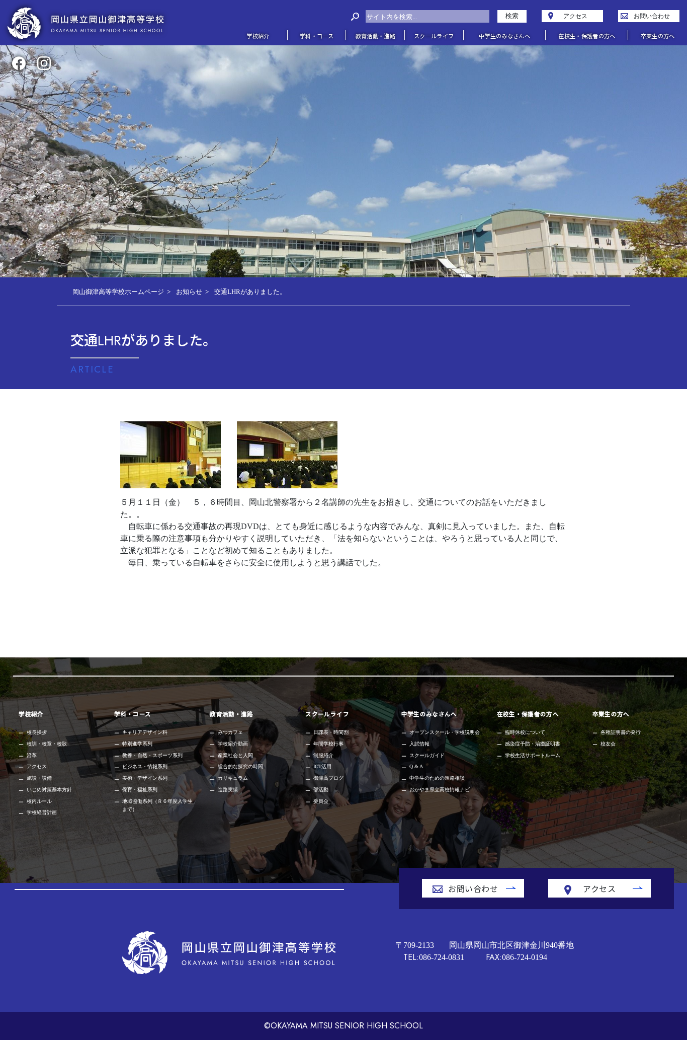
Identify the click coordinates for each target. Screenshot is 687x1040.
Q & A (416, 766)
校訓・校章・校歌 (47, 744)
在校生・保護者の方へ (528, 714)
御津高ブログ (328, 778)
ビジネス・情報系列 (144, 766)
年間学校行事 (328, 744)
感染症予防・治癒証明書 (532, 744)
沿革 (32, 755)
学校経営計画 (42, 812)
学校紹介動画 (233, 744)
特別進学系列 (137, 744)
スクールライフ (327, 714)
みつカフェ (230, 732)
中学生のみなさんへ (429, 714)
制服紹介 (323, 755)
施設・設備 (39, 778)
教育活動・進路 (231, 714)
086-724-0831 (433, 957)
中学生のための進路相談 (437, 778)
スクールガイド (427, 755)
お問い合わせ (473, 888)
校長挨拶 (37, 732)
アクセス (37, 766)
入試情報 (419, 744)
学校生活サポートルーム (532, 755)
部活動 (320, 789)
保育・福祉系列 (139, 789)
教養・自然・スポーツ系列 (152, 755)
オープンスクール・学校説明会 (444, 732)
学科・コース (132, 714)
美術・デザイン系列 (144, 778)
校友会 (608, 744)
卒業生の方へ (611, 714)
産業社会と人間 (235, 755)
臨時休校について (525, 732)
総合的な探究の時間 (240, 766)
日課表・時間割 (331, 732)
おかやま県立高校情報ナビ (439, 789)
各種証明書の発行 (620, 732)
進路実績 (228, 789)
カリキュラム (233, 778)
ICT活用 (322, 766)
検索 (512, 16)
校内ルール (39, 801)
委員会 (320, 801)
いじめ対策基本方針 (49, 789)
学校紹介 (31, 714)
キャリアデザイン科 (144, 732)
